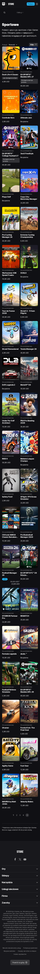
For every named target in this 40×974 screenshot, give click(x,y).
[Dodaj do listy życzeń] (17, 48)
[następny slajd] (27, 815)
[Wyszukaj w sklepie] (4, 12)
